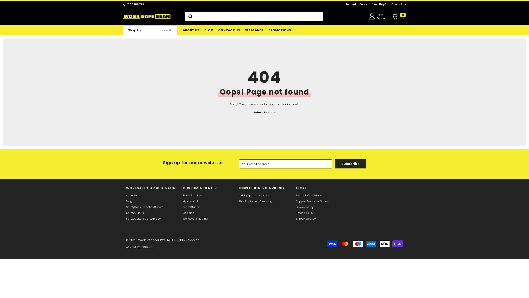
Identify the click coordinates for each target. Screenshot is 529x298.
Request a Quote (356, 4)
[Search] (254, 16)
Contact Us (398, 4)
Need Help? (379, 4)
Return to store (265, 112)
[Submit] (190, 16)
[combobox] (254, 16)
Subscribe (350, 163)
